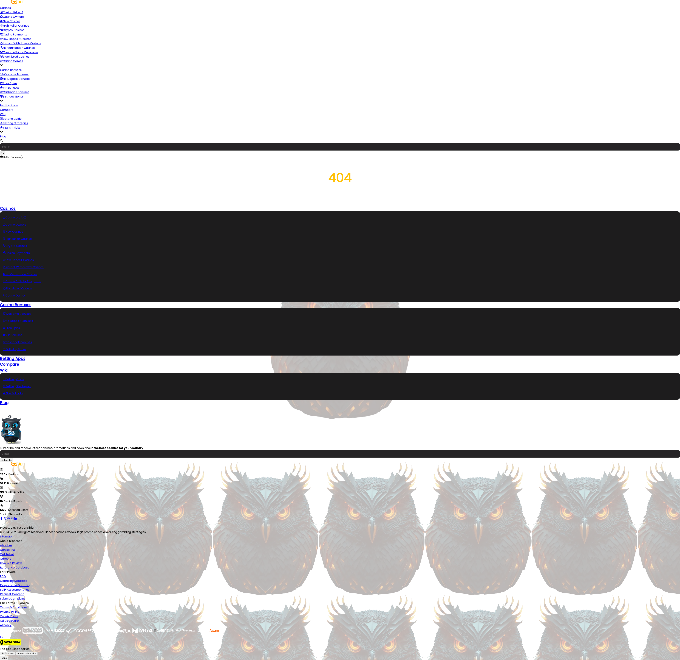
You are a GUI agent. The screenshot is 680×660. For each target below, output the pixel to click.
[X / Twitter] (5, 519)
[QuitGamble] (187, 633)
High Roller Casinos (16, 26)
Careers (5, 559)
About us (6, 545)
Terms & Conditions (13, 607)
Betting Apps (9, 105)
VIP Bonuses (11, 88)
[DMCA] (121, 633)
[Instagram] (12, 519)
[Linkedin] (15, 519)
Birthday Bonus (13, 97)
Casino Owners (13, 17)
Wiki (2, 114)
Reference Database (14, 567)
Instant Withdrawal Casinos (22, 43)
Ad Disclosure (9, 621)
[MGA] (143, 633)
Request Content (12, 594)
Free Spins (10, 83)
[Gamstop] (55, 633)
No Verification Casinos (19, 48)
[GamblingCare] (165, 633)
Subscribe (6, 460)
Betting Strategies (15, 123)
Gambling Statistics (13, 581)
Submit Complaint (12, 599)
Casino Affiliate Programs (20, 52)
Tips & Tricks (11, 128)
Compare (6, 110)
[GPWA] (33, 633)
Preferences (7, 653)
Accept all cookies (26, 653)
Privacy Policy (9, 612)
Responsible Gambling (15, 585)
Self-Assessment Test (15, 590)
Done (4, 658)
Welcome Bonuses (16, 74)
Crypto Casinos (13, 30)
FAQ (3, 576)
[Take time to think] (10, 644)
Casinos (5, 8)
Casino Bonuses (11, 70)
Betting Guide (12, 119)
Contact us (7, 550)
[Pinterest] (8, 519)
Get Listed (7, 554)
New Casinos (11, 21)
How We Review (11, 563)
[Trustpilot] (11, 633)
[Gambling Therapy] (99, 633)
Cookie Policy (9, 616)
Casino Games (13, 61)
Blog (3, 136)
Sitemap (6, 536)
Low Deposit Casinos (17, 39)
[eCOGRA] (77, 633)
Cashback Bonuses (16, 92)
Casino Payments (15, 34)
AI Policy (6, 625)
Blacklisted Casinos (16, 57)
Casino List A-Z (13, 12)
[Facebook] (1, 519)
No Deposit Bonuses (16, 79)
